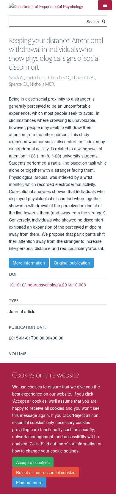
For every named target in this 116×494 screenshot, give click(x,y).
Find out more (29, 482)
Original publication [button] (72, 263)
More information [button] (29, 263)
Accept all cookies (33, 462)
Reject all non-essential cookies (45, 472)
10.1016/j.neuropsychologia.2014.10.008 (47, 285)
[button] (105, 5)
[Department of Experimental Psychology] (46, 4)
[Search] (103, 21)
